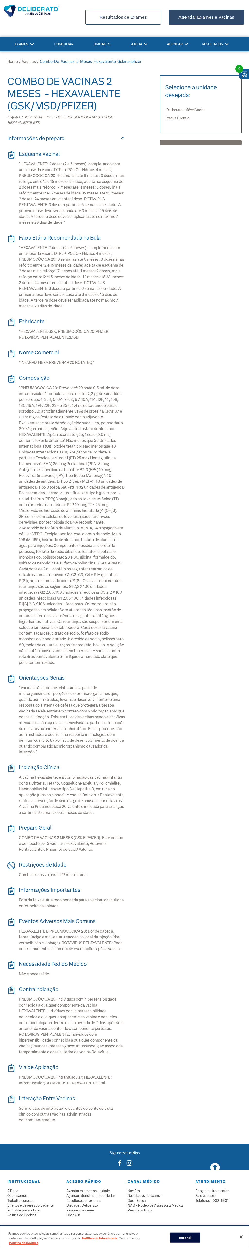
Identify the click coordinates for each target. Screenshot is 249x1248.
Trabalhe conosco (20, 1200)
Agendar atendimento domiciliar (90, 1196)
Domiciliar (63, 44)
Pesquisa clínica (140, 1210)
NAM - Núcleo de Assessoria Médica (155, 1205)
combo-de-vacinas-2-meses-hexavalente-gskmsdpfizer (91, 61)
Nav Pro (134, 1191)
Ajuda (136, 44)
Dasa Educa (137, 1200)
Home (12, 61)
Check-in (73, 1215)
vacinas (29, 61)
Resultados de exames (83, 1200)
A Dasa (12, 1191)
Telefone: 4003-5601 (212, 1200)
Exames (21, 44)
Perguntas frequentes (212, 1191)
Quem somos (17, 1196)
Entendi (185, 1237)
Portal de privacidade (23, 1210)
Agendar (175, 44)
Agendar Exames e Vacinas (206, 17)
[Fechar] (241, 1236)
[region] (124, 1237)
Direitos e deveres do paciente (30, 1205)
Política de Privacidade (99, 1238)
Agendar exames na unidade (88, 1191)
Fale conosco (206, 1196)
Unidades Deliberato (82, 1205)
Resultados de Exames (123, 17)
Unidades (101, 44)
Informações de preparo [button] (36, 138)
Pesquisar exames (80, 1210)
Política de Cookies (21, 1215)
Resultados (212, 44)
